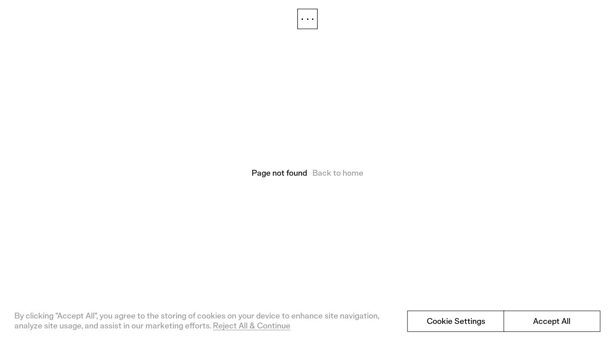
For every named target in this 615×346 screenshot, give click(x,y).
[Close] (307, 19)
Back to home (337, 173)
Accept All (551, 321)
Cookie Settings (456, 321)
